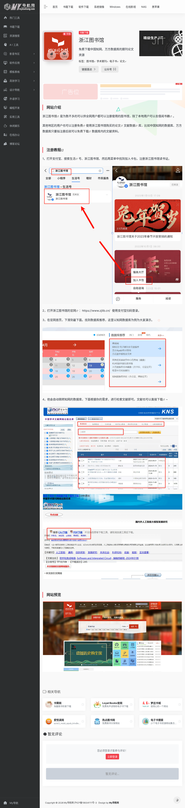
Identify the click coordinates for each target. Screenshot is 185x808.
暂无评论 (55, 734)
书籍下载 (68, 6)
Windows (115, 6)
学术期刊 (102, 61)
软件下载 (84, 6)
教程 (57, 150)
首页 (55, 6)
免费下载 (83, 131)
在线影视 (131, 6)
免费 (80, 125)
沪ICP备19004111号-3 (85, 802)
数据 (132, 125)
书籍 (167, 116)
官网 (73, 310)
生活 (73, 158)
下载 (160, 399)
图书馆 (90, 61)
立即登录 (112, 756)
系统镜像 (99, 6)
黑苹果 (156, 6)
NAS (144, 6)
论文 (122, 61)
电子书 (113, 61)
